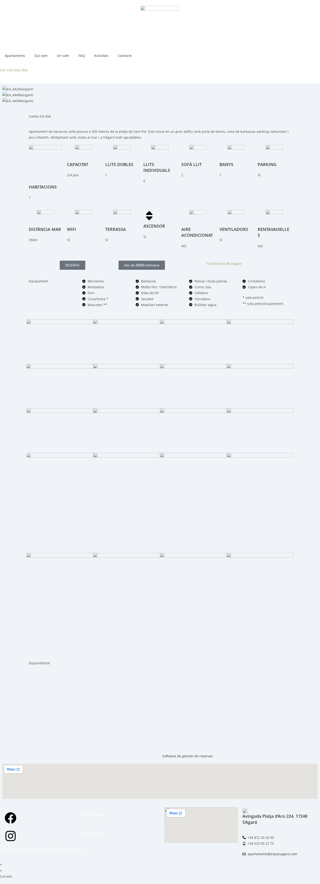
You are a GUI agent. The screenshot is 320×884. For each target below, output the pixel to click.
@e (84, 833)
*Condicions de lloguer (224, 263)
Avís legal (9, 849)
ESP (10, 70)
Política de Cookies (34, 849)
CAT (3, 70)
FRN (24, 70)
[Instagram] (10, 836)
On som (63, 55)
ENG (17, 70)
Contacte (125, 55)
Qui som (41, 55)
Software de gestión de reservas (187, 756)
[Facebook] (10, 818)
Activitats (101, 55)
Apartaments (15, 55)
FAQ (81, 55)
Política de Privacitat (67, 849)
